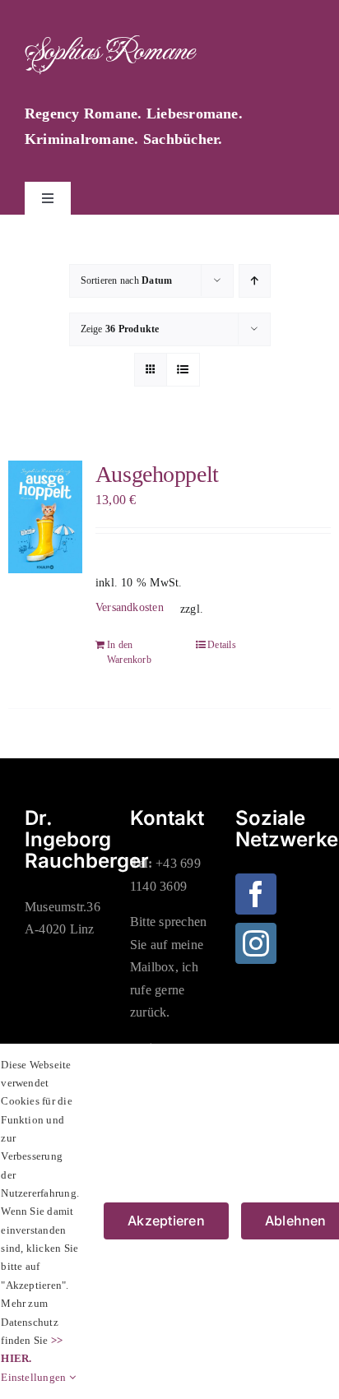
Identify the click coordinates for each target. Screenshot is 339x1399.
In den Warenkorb (129, 652)
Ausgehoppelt (157, 474)
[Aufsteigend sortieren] (255, 281)
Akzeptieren (166, 1220)
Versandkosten (129, 607)
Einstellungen (34, 1377)
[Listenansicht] (183, 370)
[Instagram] (255, 943)
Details (221, 645)
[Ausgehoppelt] (45, 517)
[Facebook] (255, 894)
